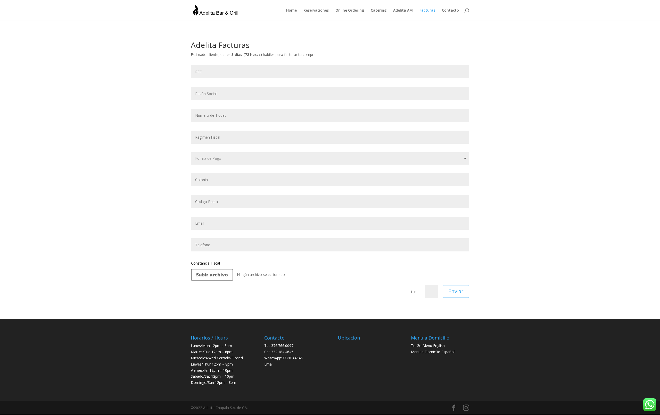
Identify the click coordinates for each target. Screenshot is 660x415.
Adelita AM (403, 11)
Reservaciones (316, 11)
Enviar (456, 291)
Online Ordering (349, 11)
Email (268, 364)
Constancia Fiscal (205, 263)
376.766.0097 (282, 345)
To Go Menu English (428, 345)
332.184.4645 (282, 351)
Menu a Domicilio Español (433, 351)
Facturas (427, 11)
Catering (378, 11)
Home (291, 11)
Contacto (450, 11)
